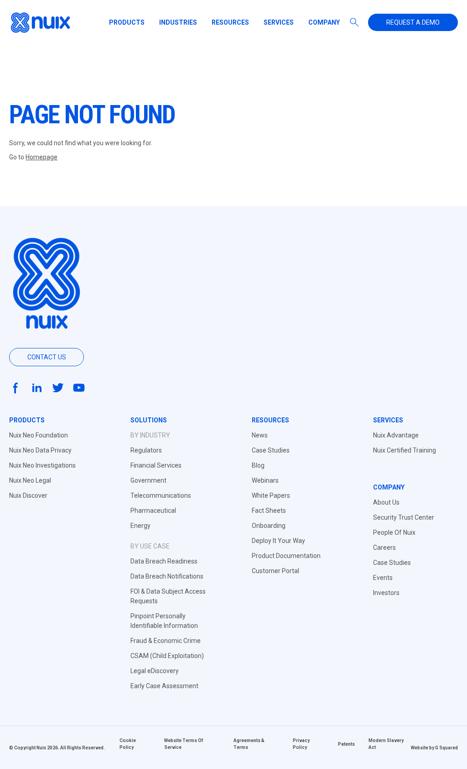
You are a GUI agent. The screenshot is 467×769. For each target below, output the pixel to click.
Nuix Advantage (396, 435)
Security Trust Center (403, 517)
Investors (386, 592)
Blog (258, 465)
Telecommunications (160, 495)
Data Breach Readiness (163, 561)
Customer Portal (275, 570)
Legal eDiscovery (154, 670)
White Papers (271, 495)
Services (279, 22)
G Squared (446, 747)
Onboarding (268, 525)
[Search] (354, 22)
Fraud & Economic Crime (165, 640)
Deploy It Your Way (278, 540)
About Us (386, 502)
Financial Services (156, 465)
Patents (346, 744)
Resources (230, 22)
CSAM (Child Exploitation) (167, 655)
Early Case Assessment (164, 686)
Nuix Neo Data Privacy (40, 450)
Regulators (146, 450)
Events (383, 577)
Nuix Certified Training (404, 450)
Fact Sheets (269, 510)
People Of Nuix (394, 532)
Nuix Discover (28, 495)
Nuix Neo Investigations (42, 465)
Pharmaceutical (153, 510)
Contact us (46, 357)
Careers (384, 547)
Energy (140, 525)
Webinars (265, 480)
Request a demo (413, 22)
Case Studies (271, 450)
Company (324, 22)
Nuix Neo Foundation (38, 435)
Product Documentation (286, 555)
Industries (178, 22)
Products (127, 22)
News (260, 435)
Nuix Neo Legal (30, 480)
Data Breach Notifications (166, 576)
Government (148, 480)
